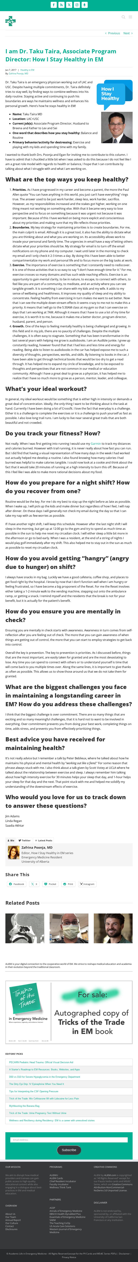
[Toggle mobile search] (123, 17)
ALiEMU (54, 1175)
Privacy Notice (69, 1257)
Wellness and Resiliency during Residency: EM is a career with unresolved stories (52, 1120)
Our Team (10, 1217)
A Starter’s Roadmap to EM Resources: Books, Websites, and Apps (44, 1069)
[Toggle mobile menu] (131, 17)
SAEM (53, 1220)
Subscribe (69, 1150)
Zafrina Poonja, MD (18, 73)
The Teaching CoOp (60, 1223)
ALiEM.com (110, 1175)
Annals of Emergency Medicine (66, 1210)
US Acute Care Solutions (62, 1226)
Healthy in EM (27, 69)
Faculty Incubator (59, 1184)
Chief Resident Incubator (63, 1181)
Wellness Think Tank (60, 1187)
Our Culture (11, 1223)
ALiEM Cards (56, 1178)
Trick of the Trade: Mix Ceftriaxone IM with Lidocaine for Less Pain (44, 1098)
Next (126, 33)
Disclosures (11, 1229)
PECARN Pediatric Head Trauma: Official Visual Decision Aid (41, 1062)
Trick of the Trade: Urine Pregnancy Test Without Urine (37, 1113)
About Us (10, 1214)
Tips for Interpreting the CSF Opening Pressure (33, 1091)
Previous (114, 33)
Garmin (96, 444)
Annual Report (13, 1220)
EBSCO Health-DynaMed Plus (65, 1214)
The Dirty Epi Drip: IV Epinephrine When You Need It (36, 1084)
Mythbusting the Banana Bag (24, 1106)
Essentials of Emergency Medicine (67, 1217)
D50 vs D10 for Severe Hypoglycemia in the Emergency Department (44, 1077)
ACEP (52, 1207)
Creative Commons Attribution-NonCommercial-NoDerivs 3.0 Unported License (113, 1187)
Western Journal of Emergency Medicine (66, 1231)
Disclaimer (124, 1253)
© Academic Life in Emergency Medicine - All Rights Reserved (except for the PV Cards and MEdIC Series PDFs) (61, 1253)
